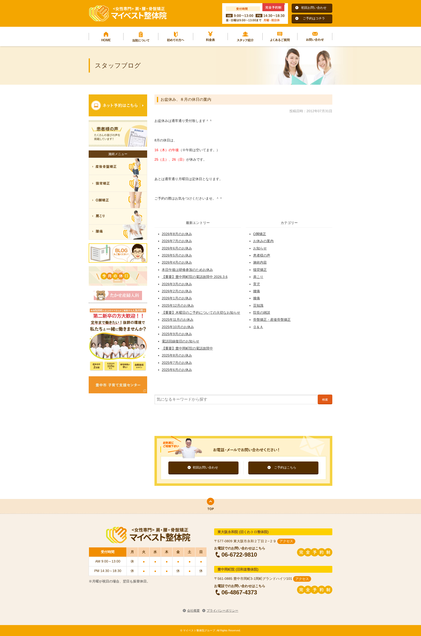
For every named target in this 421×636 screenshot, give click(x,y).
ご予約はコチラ (314, 18)
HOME (106, 36)
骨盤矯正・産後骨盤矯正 (272, 320)
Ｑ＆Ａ (258, 327)
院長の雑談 (261, 312)
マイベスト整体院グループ (128, 13)
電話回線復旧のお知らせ (180, 341)
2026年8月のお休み (177, 234)
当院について (141, 36)
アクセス (286, 541)
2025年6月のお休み (177, 370)
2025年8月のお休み (177, 355)
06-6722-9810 (239, 554)
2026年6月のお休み (177, 248)
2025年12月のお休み (178, 305)
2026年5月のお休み (177, 255)
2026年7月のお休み (177, 241)
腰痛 (256, 291)
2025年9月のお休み (177, 334)
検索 (325, 399)
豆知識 (258, 305)
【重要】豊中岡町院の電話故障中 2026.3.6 (195, 277)
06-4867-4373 (239, 592)
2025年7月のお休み (177, 363)
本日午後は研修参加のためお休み (187, 270)
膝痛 (256, 298)
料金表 (210, 36)
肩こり (258, 277)
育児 (256, 284)
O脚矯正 (259, 234)
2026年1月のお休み (177, 298)
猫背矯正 (260, 270)
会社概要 (193, 610)
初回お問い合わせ (313, 7)
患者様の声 (261, 255)
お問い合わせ (314, 36)
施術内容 (260, 262)
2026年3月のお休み (177, 284)
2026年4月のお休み (177, 262)
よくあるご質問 (280, 36)
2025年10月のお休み (178, 327)
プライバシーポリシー (222, 610)
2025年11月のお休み (177, 320)
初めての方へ (175, 36)
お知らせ (260, 248)
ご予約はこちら (285, 467)
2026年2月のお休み (177, 291)
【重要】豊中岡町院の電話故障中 (187, 348)
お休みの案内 (263, 241)
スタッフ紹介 (245, 36)
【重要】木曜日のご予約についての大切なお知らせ (201, 312)
